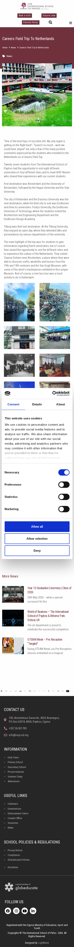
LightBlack (43, 942)
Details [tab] (37, 404)
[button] (50, 22)
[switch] (63, 484)
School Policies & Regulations (32, 842)
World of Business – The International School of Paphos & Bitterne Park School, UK (47, 616)
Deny (37, 550)
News (13, 47)
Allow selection (37, 538)
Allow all (37, 526)
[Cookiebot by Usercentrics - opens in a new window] (52, 393)
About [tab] (60, 404)
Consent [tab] (13, 404)
